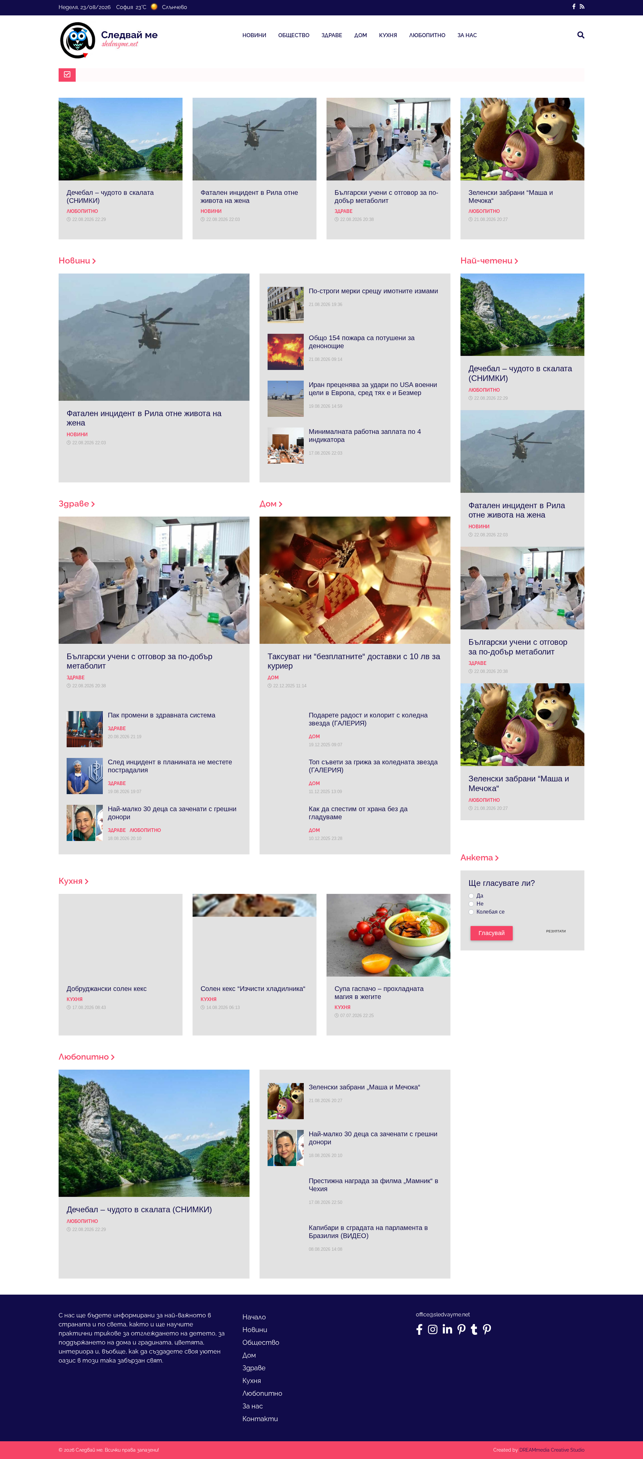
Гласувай (492, 933)
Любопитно (427, 35)
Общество (293, 35)
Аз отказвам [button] (402, 1435)
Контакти (260, 1419)
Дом (360, 35)
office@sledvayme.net (443, 1314)
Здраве (332, 35)
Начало (254, 1317)
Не (480, 904)
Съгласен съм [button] (359, 1435)
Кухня (388, 35)
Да (480, 896)
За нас (467, 35)
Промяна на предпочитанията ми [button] (468, 1435)
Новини (254, 35)
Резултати (556, 931)
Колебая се (491, 912)
